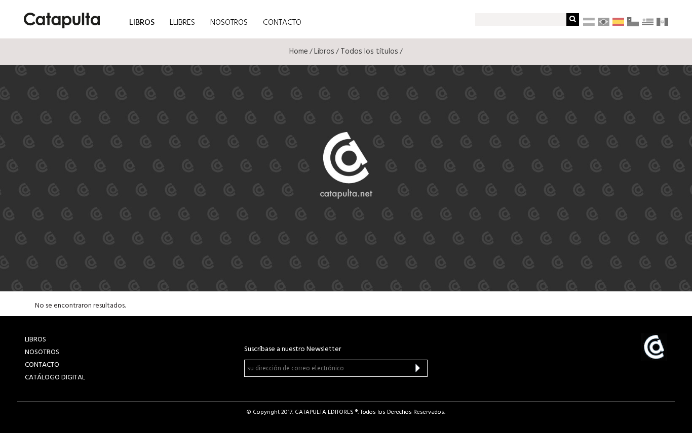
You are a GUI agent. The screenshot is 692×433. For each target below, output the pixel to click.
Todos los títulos (369, 52)
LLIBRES (182, 22)
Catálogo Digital (55, 377)
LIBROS (142, 22)
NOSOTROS (229, 22)
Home (298, 52)
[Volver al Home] (58, 17)
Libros (324, 52)
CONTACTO (282, 22)
